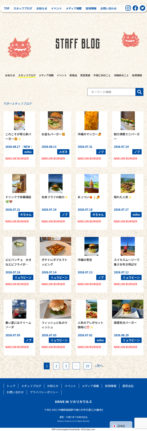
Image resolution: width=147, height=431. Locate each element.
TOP (7, 103)
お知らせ (41, 8)
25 (87, 365)
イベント (56, 8)
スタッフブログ (22, 8)
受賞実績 (85, 75)
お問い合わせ (108, 8)
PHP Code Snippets (60, 429)
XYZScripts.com (88, 429)
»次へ (99, 365)
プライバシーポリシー (44, 392)
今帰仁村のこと (102, 75)
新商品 (73, 75)
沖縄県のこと (121, 75)
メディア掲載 (74, 8)
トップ (11, 386)
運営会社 (128, 386)
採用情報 (91, 8)
